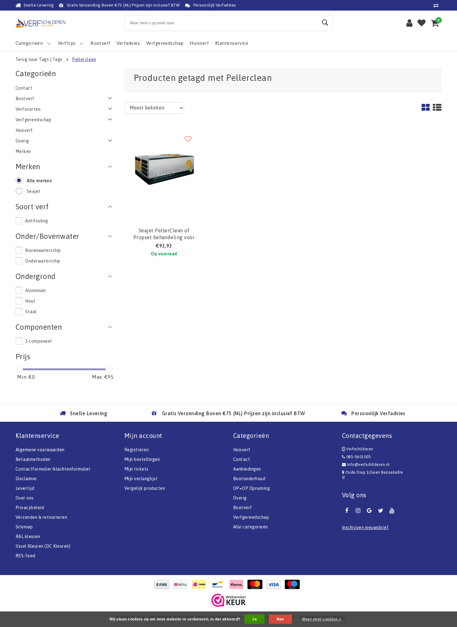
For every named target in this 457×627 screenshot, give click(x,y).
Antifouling (36, 220)
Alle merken (39, 180)
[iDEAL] (200, 584)
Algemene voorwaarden (40, 449)
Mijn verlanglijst (141, 478)
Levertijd (25, 488)
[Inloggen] (409, 23)
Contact (241, 459)
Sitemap (24, 526)
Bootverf (242, 507)
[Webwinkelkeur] (228, 600)
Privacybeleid (30, 507)
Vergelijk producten (144, 488)
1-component (38, 341)
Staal (30, 311)
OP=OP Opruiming (251, 488)
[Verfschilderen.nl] (40, 23)
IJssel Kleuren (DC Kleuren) (43, 546)
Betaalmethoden (33, 459)
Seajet (34, 191)
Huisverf (242, 449)
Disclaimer (26, 478)
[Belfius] (182, 584)
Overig (240, 497)
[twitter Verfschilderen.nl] (380, 510)
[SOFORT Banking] (237, 584)
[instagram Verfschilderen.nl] (357, 510)
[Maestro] (293, 584)
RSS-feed (25, 555)
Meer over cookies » (321, 619)
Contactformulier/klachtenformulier (53, 469)
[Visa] (275, 584)
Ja (254, 619)
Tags (57, 59)
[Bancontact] (219, 584)
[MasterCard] (256, 584)
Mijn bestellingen (142, 459)
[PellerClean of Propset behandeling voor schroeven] (164, 169)
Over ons (25, 497)
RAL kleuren (28, 536)
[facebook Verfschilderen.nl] (346, 510)
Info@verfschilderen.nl (368, 464)
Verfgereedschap (251, 517)
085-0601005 (358, 456)
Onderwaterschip (42, 260)
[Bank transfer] (163, 584)
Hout (30, 301)
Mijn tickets (136, 469)
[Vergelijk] (437, 5)
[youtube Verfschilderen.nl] (392, 510)
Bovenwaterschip (43, 250)
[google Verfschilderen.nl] (369, 510)
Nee (280, 619)
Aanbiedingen (247, 469)
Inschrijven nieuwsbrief (365, 527)
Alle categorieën (250, 526)
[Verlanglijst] (422, 23)
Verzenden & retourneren (41, 517)
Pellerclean (84, 59)
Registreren (136, 449)
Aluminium (35, 290)
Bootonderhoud (249, 478)
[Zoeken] (325, 22)
